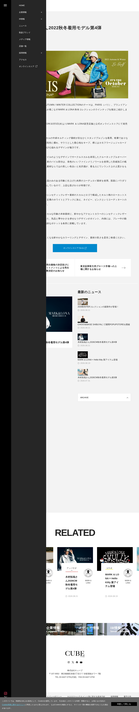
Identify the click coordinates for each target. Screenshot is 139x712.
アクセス (23, 60)
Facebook (77, 662)
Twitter (73, 662)
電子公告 (127, 696)
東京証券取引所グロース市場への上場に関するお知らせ (98, 267)
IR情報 (22, 19)
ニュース (23, 26)
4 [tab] (48, 326)
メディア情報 (24, 39)
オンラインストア (27, 66)
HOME (22, 5)
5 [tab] (51, 326)
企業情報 (23, 12)
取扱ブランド (24, 32)
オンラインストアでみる (73, 248)
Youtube (81, 662)
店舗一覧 (23, 46)
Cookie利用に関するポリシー (13, 705)
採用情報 (23, 53)
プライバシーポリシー (52, 696)
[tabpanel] (77, 572)
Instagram (5, 693)
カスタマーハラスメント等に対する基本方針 (86, 696)
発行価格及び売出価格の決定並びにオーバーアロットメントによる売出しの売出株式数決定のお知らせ (51, 268)
